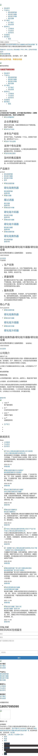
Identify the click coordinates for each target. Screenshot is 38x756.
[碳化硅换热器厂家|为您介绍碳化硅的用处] (18, 568)
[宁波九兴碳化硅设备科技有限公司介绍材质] (18, 451)
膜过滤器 (11, 18)
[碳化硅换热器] (9, 183)
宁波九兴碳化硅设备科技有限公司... (15, 453)
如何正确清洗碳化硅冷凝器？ (13, 491)
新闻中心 (7, 26)
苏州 (21, 734)
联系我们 (7, 37)
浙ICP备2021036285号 (19, 728)
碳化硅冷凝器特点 (9, 512)
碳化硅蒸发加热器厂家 (30, 44)
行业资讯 (11, 30)
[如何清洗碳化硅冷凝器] (12, 587)
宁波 (15, 734)
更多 (5, 180)
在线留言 (7, 35)
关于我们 (7, 20)
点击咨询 (3, 258)
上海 (8, 734)
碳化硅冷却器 (12, 16)
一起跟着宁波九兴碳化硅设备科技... (15, 550)
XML (26, 49)
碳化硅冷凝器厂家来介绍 (12, 608)
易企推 (12, 732)
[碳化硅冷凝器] (9, 219)
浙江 (12, 734)
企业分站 (10, 49)
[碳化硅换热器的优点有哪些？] (14, 470)
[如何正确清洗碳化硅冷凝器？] (14, 489)
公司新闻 (11, 28)
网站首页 (7, 8)
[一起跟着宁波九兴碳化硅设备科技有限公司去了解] (20, 548)
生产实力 (7, 424)
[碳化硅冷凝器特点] (10, 509)
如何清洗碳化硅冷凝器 (11, 589)
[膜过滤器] (7, 195)
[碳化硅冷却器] (9, 207)
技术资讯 (11, 33)
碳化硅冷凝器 (12, 14)
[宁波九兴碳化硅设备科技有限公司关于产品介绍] (19, 528)
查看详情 (3, 398)
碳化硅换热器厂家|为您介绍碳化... (15, 570)
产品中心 (7, 10)
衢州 (18, 734)
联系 (9, 39)
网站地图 (16, 49)
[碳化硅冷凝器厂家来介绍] (12, 606)
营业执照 (11, 24)
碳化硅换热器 (12, 12)
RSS (22, 49)
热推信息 (3, 49)
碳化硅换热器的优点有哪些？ (13, 472)
